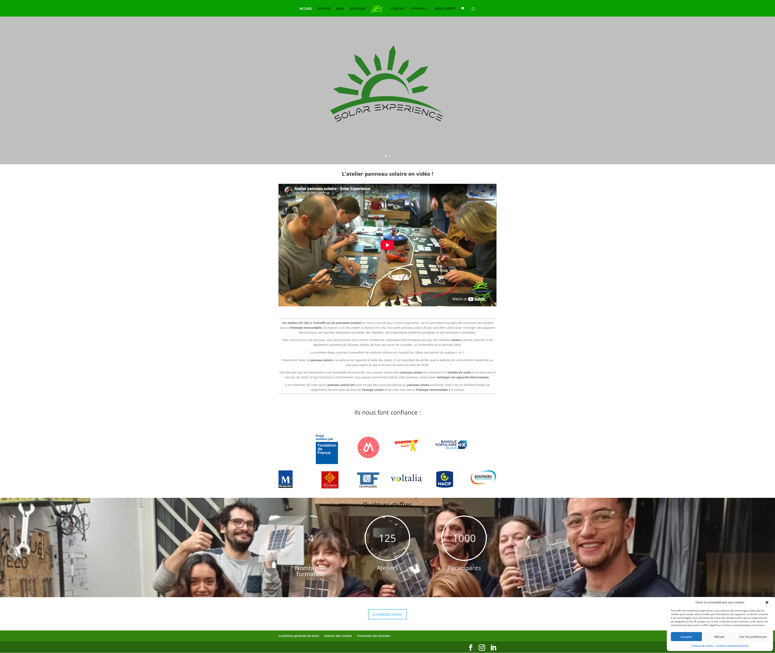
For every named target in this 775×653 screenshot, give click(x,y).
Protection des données (373, 636)
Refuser (719, 637)
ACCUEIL (306, 8)
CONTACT (398, 8)
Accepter (686, 637)
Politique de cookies (702, 645)
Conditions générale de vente (732, 645)
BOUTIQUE (357, 8)
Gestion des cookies (338, 636)
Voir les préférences (753, 637)
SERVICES (324, 8)
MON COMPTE (445, 8)
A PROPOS (418, 8)
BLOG (340, 8)
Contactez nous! (387, 614)
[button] (767, 602)
